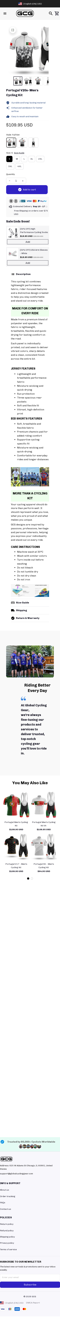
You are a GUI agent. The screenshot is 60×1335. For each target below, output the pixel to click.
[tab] (28, 878)
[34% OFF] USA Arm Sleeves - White (34, 252)
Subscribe (30, 1284)
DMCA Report (33, 1302)
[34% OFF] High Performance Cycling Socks (34, 231)
